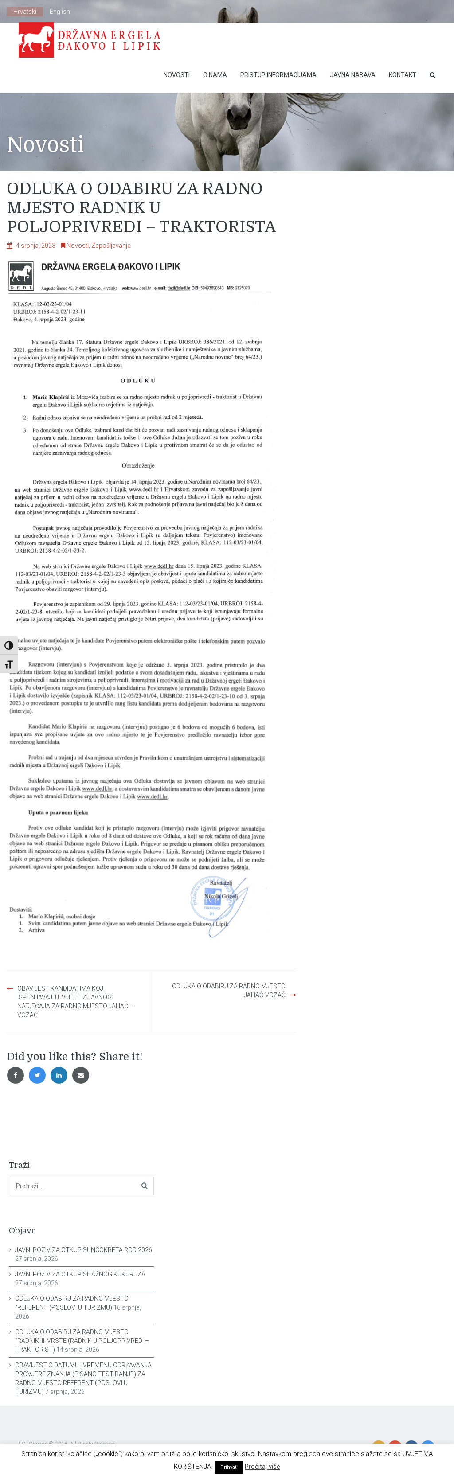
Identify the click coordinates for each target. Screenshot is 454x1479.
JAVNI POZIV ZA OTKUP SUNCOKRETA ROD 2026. (84, 1249)
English (60, 11)
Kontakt (402, 74)
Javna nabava (353, 74)
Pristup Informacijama (278, 74)
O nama (215, 74)
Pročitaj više (262, 1467)
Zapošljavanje (110, 245)
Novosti (177, 74)
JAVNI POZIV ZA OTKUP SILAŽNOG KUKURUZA (80, 1274)
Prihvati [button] (229, 1467)
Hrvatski (24, 11)
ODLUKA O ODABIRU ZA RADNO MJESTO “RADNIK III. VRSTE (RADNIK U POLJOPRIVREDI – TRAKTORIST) (82, 1340)
